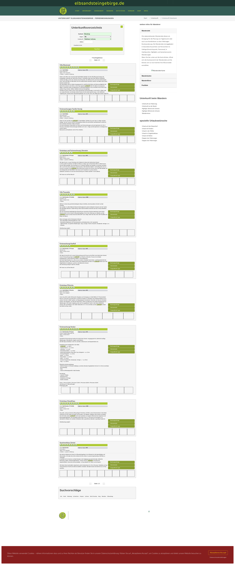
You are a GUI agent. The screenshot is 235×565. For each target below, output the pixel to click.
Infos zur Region (65, 534)
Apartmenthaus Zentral (67, 443)
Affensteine (122, 532)
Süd (61, 496)
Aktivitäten (63, 541)
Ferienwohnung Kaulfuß (68, 243)
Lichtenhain (76, 496)
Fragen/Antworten (65, 532)
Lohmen (87, 496)
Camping (83, 541)
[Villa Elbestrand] (121, 74)
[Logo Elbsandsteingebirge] (62, 11)
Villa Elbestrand (65, 65)
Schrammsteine (131, 532)
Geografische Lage (115, 90)
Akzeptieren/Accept (218, 553)
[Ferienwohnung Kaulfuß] (121, 252)
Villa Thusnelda (65, 192)
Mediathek (63, 537)
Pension (83, 534)
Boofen (123, 538)
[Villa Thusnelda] (121, 201)
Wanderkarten (146, 76)
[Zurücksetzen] (122, 27)
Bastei (101, 532)
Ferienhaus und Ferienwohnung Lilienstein (74, 150)
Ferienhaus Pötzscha (66, 285)
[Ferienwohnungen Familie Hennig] (121, 118)
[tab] (158, 31)
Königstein (102, 538)
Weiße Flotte (102, 535)
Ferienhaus (84, 539)
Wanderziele (146, 31)
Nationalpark (114, 532)
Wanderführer (146, 80)
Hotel (64, 496)
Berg (99, 496)
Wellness (117, 538)
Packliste (145, 85)
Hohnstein (130, 535)
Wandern (104, 496)
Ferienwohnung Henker (68, 327)
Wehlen (118, 535)
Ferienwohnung (85, 537)
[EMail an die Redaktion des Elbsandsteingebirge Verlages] (175, 2)
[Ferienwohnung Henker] (121, 336)
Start (145, 18)
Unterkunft (154, 18)
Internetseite (113, 87)
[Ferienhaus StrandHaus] (121, 410)
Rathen (124, 535)
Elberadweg (110, 496)
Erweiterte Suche (78, 45)
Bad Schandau (93, 496)
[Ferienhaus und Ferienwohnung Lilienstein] (121, 159)
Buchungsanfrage (114, 84)
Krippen (82, 496)
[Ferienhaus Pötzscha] (121, 294)
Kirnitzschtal (110, 538)
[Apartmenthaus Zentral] (121, 451)
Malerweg (69, 496)
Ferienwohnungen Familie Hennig (71, 109)
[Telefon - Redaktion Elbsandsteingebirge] (169, 2)
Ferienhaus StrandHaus (67, 401)
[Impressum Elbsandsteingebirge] (164, 2)
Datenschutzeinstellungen (218, 557)
